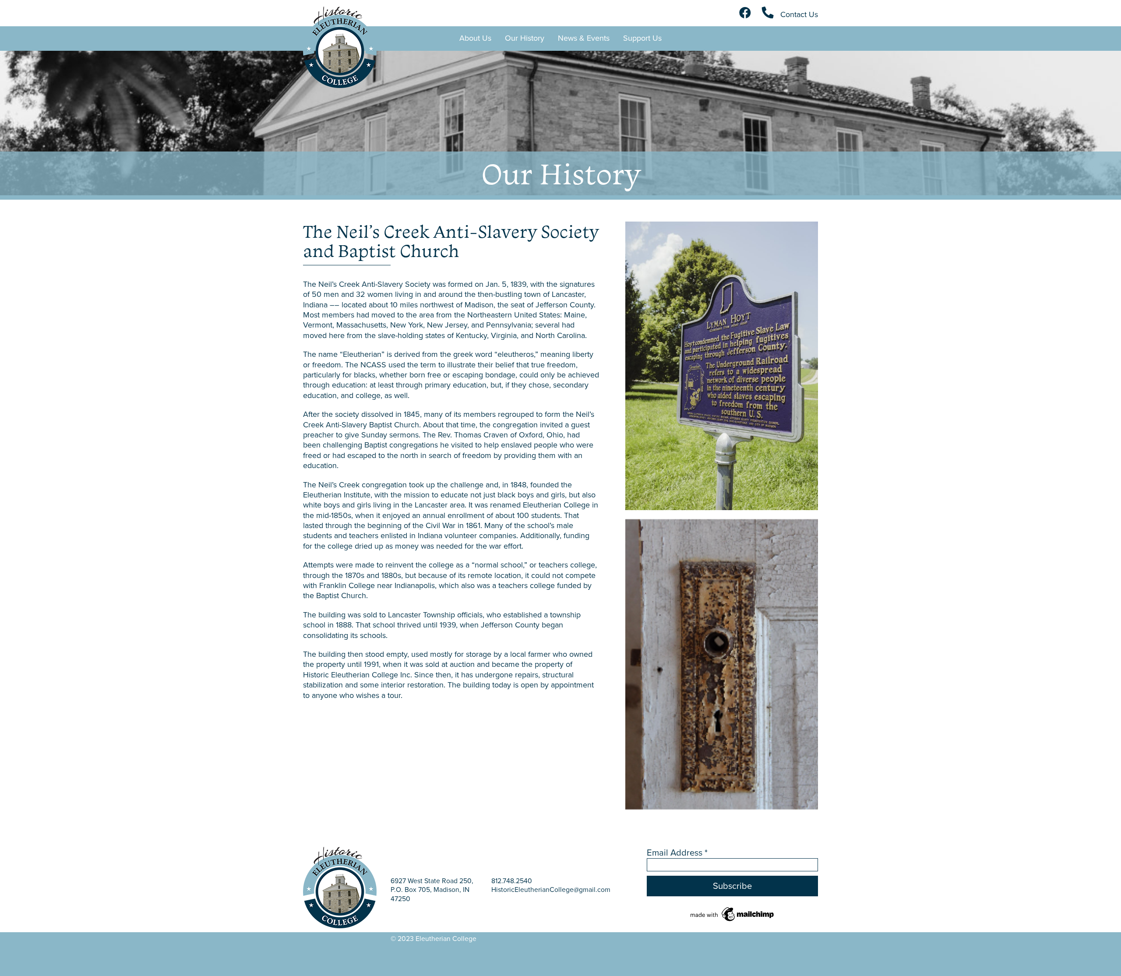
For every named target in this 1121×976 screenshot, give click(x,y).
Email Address (677, 852)
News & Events (584, 38)
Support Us (642, 38)
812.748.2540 (511, 881)
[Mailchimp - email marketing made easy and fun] (732, 913)
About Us (475, 38)
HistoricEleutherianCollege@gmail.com (550, 889)
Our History (524, 38)
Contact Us (798, 14)
